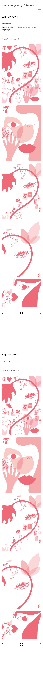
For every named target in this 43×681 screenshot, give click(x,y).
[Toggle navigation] (39, 8)
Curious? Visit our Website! (10, 39)
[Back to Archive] (21, 313)
